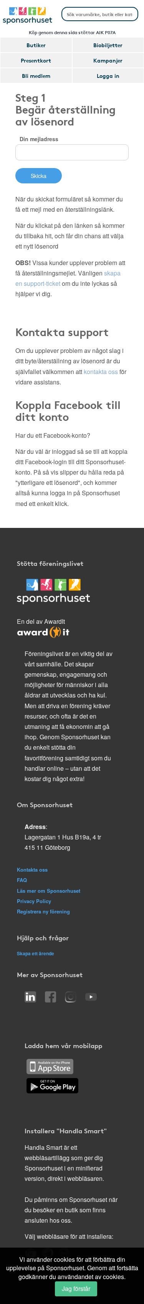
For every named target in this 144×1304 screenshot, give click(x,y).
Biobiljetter (107, 45)
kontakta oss (101, 371)
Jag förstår (76, 1288)
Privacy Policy (34, 901)
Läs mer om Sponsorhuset (48, 890)
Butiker (36, 45)
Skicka (38, 176)
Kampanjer (107, 60)
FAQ (22, 880)
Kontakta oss (32, 869)
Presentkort (36, 60)
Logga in (108, 75)
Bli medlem (36, 75)
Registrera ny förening (43, 911)
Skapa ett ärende (35, 953)
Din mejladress (39, 139)
